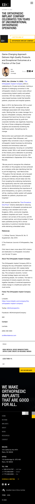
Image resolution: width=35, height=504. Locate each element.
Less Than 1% (7, 361)
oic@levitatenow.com (9, 335)
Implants (5, 424)
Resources (6, 436)
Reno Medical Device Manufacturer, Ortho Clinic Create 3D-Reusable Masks (17, 348)
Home (4, 416)
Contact (5, 440)
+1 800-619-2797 (8, 469)
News (4, 432)
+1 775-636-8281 (8, 472)
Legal (8, 495)
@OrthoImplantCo (13, 308)
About (4, 428)
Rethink (4, 420)
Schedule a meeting (8, 479)
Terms (4, 495)
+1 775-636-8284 (8, 474)
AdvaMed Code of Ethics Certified (15, 490)
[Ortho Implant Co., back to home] (5, 6)
